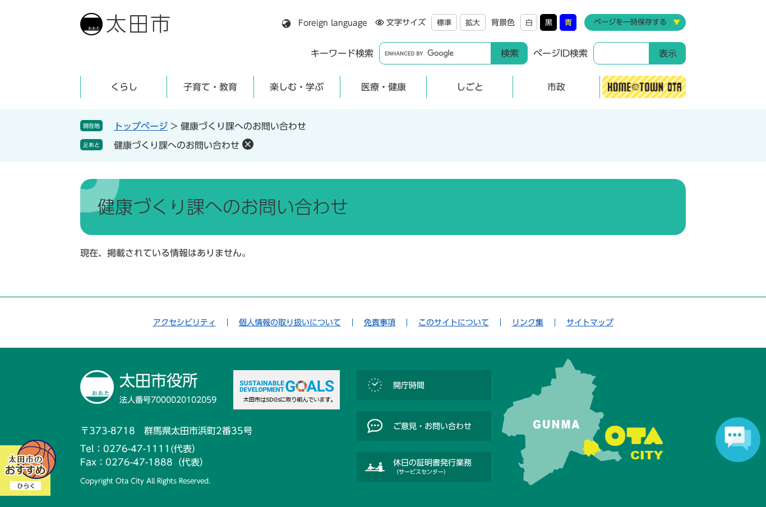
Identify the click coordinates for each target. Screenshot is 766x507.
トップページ (141, 126)
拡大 (472, 22)
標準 (444, 22)
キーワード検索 (342, 53)
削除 (247, 144)
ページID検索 (560, 53)
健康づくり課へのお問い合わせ (176, 145)
